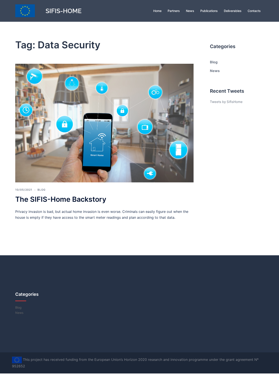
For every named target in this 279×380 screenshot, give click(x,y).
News (190, 11)
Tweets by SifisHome (226, 102)
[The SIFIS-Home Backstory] (104, 123)
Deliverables (233, 11)
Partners (174, 11)
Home (157, 11)
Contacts (254, 11)
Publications (209, 11)
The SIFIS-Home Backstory (60, 199)
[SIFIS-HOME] (54, 10)
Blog (41, 189)
